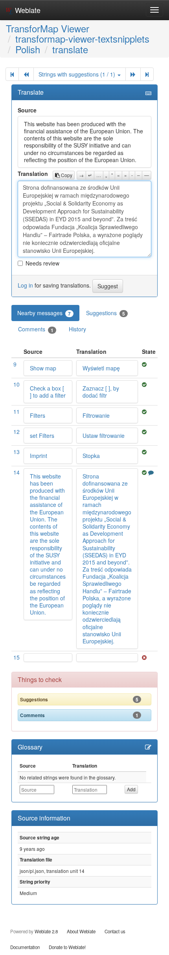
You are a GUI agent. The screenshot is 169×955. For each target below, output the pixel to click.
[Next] (133, 74)
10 (16, 384)
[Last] (147, 74)
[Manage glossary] (148, 747)
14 (16, 472)
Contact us (115, 931)
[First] (12, 74)
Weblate (26, 10)
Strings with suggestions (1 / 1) (78, 74)
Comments (35, 329)
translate (70, 49)
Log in (25, 285)
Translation (33, 174)
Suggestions (105, 313)
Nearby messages (44, 313)
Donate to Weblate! (67, 947)
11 (16, 411)
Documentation (25, 947)
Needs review (42, 263)
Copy (66, 175)
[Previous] (26, 74)
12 (16, 431)
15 (16, 657)
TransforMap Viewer (47, 28)
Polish (27, 49)
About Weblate (81, 931)
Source (27, 110)
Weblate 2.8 (46, 931)
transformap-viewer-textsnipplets (82, 38)
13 (16, 452)
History (77, 329)
